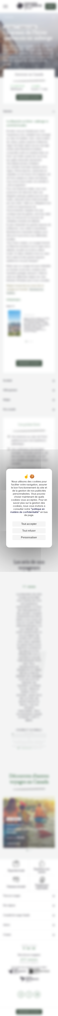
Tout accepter (29, 524)
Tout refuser (29, 530)
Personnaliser (29, 537)
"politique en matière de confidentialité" (27, 510)
